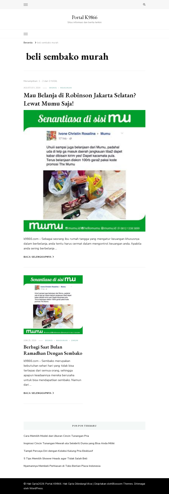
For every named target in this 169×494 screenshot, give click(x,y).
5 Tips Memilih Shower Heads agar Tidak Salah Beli (55, 458)
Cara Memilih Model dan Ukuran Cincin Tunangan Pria (56, 436)
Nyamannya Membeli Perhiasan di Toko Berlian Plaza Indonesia (62, 466)
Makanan (66, 87)
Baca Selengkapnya (37, 256)
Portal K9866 (84, 17)
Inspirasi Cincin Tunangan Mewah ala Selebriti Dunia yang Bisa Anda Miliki (69, 443)
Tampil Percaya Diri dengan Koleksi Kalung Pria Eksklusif (58, 451)
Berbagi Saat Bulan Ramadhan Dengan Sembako (53, 350)
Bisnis (53, 87)
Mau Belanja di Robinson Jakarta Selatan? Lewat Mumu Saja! (80, 99)
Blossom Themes (122, 484)
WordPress (36, 488)
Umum (74, 340)
